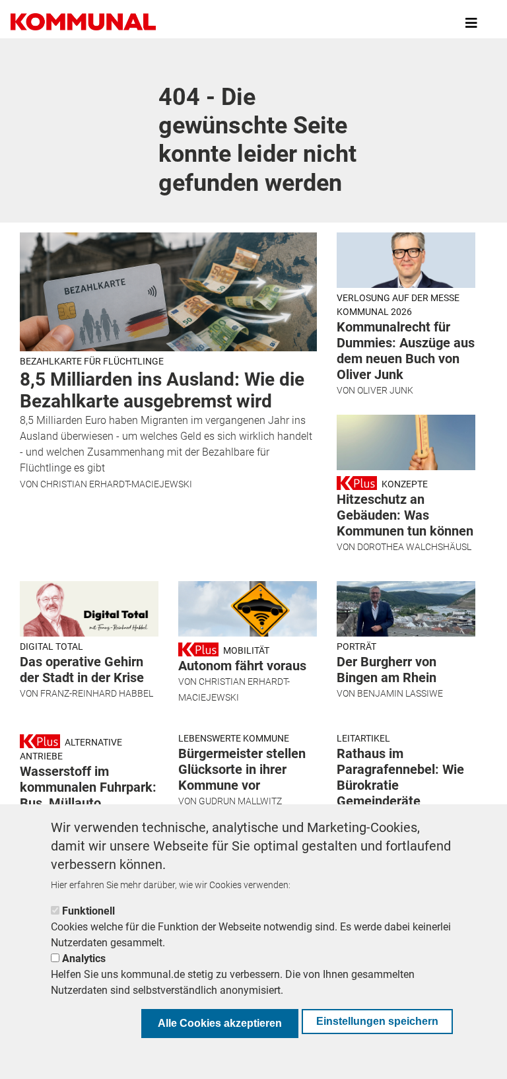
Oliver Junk (385, 390)
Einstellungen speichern (377, 1021)
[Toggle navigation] (471, 23)
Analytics (84, 958)
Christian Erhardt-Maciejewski (116, 484)
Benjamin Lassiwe (400, 693)
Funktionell (88, 911)
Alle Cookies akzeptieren (220, 1023)
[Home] (86, 23)
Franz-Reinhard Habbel (96, 693)
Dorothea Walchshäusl (414, 546)
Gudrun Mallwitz (240, 801)
